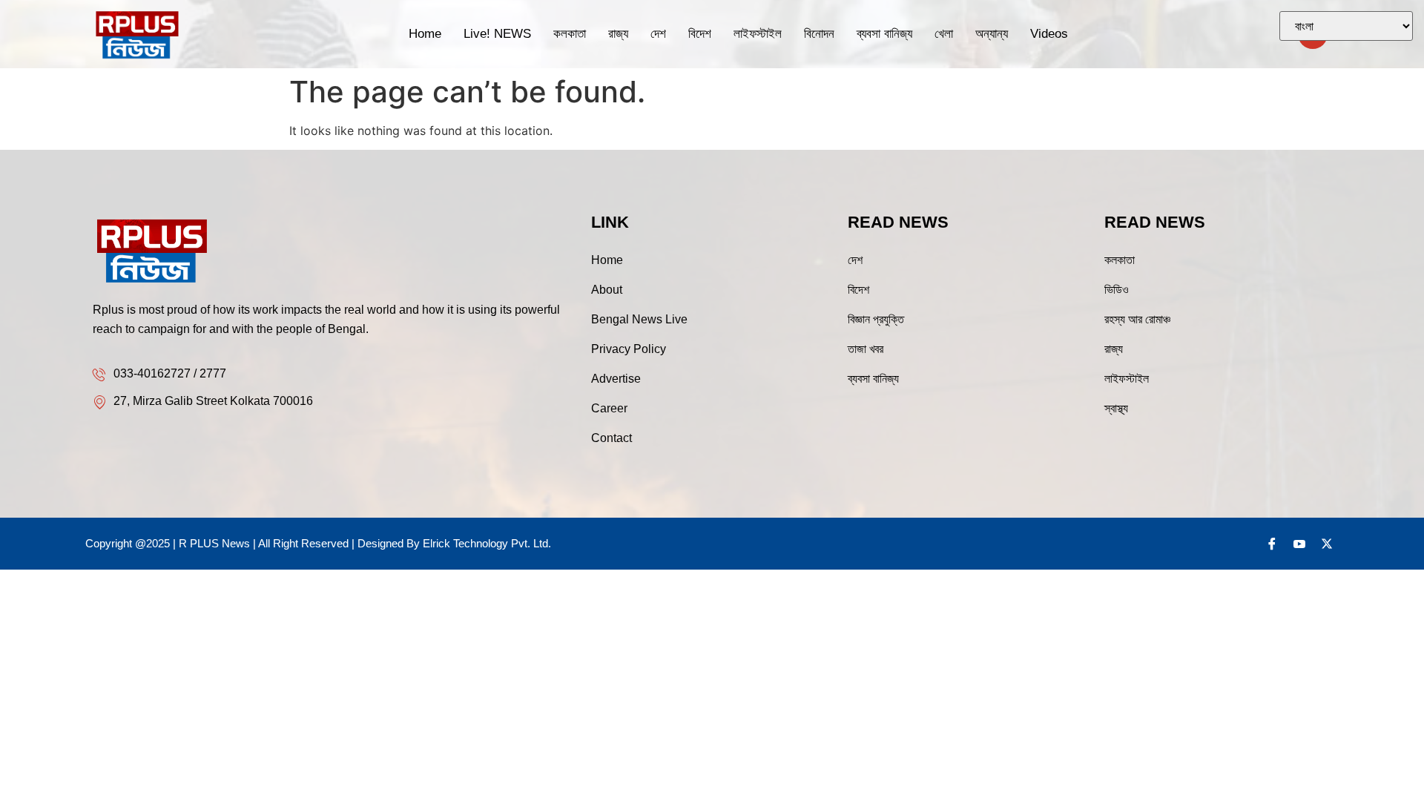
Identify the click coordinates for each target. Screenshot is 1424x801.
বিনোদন (819, 34)
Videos (1049, 34)
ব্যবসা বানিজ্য (884, 34)
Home (425, 34)
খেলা (943, 34)
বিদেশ (699, 34)
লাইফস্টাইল (758, 34)
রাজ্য (618, 34)
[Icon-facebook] (1272, 544)
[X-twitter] (1327, 544)
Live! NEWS (497, 34)
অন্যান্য (991, 34)
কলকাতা (569, 34)
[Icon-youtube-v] (1299, 544)
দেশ (658, 34)
